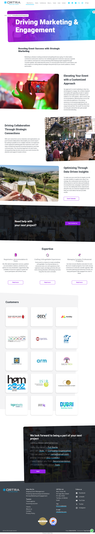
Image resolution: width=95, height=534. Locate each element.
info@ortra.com (61, 512)
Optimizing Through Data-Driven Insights (76, 170)
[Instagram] (82, 3)
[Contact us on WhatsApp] (92, 531)
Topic (57, 465)
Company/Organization (59, 451)
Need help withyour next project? (25, 223)
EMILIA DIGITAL (72, 530)
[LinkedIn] (72, 3)
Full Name (53, 447)
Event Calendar (71, 199)
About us (29, 509)
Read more (15, 282)
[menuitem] (36, 3)
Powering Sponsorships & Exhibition (38, 493)
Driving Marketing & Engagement (36, 496)
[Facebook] (69, 3)
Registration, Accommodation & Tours (15, 260)
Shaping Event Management (35, 491)
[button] (30, 3)
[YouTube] (76, 3)
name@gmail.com (60, 454)
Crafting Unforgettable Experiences (47, 259)
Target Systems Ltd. (88, 530)
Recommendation (61, 461)
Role (41, 451)
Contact (28, 511)
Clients (28, 507)
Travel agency (30, 501)
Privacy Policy (30, 513)
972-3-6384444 (61, 506)
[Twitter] (79, 3)
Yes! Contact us (72, 223)
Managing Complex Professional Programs (79, 260)
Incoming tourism (32, 503)
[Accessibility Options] (93, 12)
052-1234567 (53, 458)
